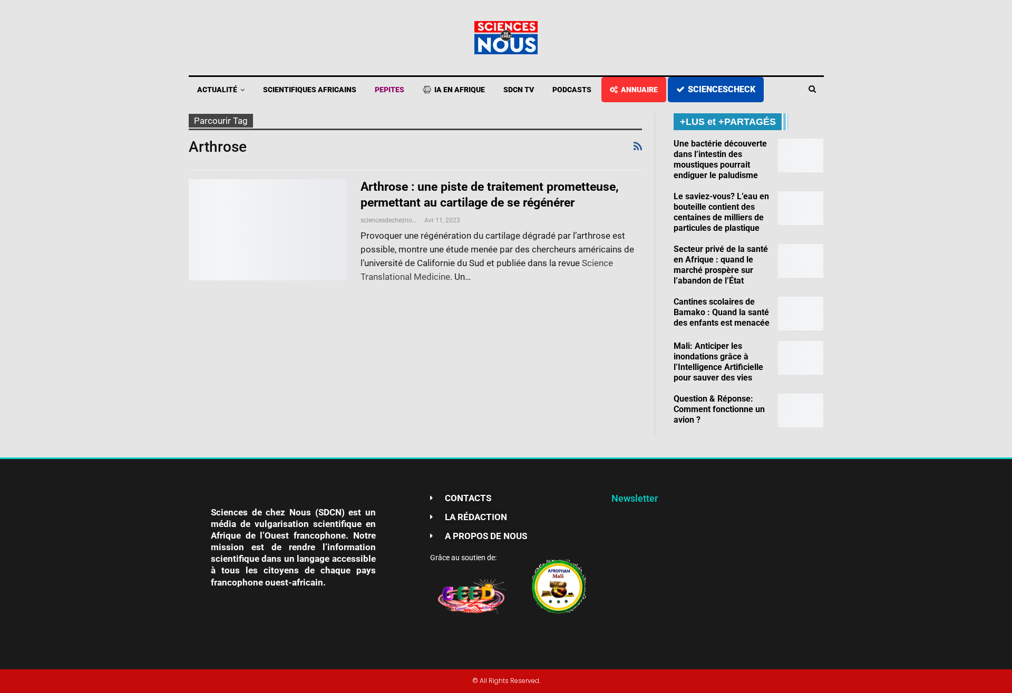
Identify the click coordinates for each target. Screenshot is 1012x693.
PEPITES (389, 89)
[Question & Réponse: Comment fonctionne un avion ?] (800, 410)
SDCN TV (518, 89)
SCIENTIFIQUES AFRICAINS (309, 89)
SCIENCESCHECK (721, 89)
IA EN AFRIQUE (459, 89)
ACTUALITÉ (217, 89)
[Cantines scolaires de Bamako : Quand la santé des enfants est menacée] (800, 313)
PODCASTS (571, 89)
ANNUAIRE (639, 89)
